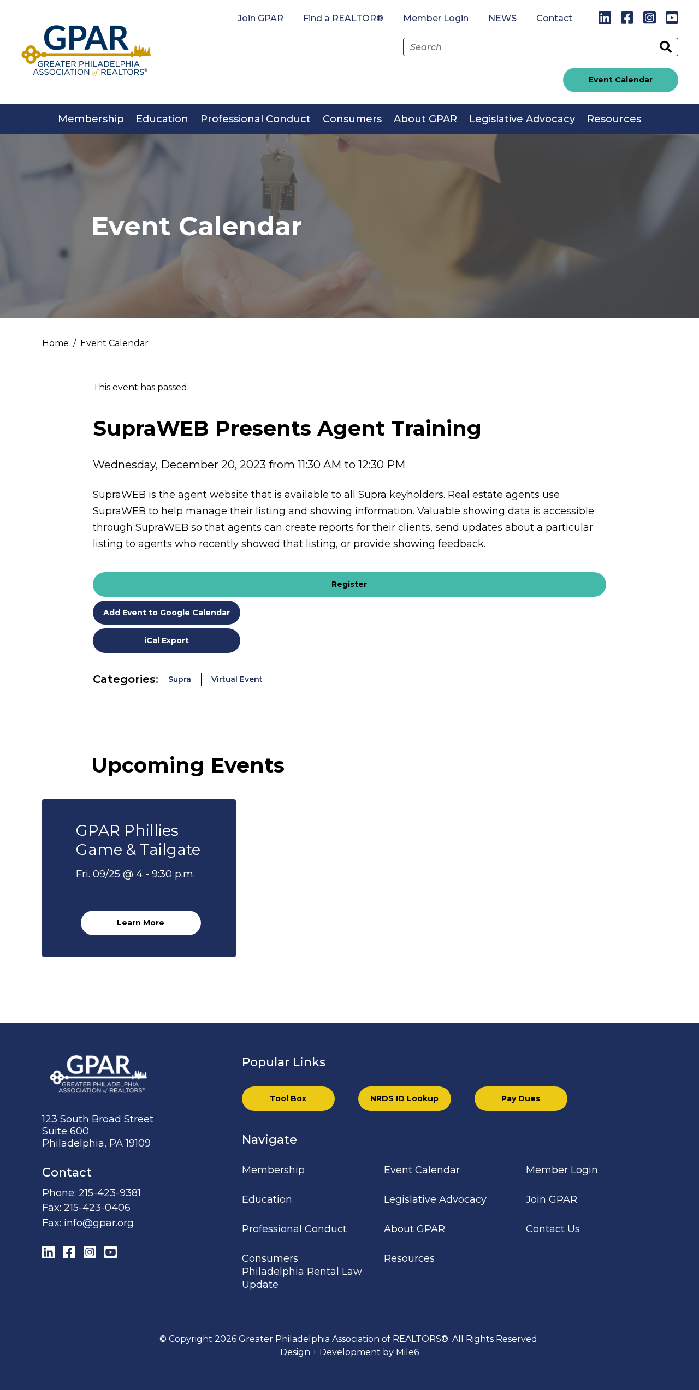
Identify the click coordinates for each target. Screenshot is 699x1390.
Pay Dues (520, 1098)
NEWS (502, 18)
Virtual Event (237, 679)
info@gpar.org (99, 1223)
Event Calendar (621, 80)
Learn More (140, 923)
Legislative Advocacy (522, 119)
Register (349, 584)
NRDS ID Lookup (404, 1098)
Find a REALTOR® (343, 18)
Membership (91, 119)
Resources (614, 119)
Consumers (352, 119)
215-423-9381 (110, 1193)
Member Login (436, 18)
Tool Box (288, 1098)
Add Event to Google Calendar (166, 612)
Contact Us (553, 1229)
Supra (179, 679)
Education (162, 119)
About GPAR (425, 119)
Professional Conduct (255, 119)
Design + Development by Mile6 (349, 1352)
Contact (554, 18)
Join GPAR (260, 18)
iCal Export (166, 640)
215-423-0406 (97, 1208)
